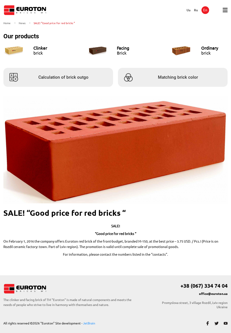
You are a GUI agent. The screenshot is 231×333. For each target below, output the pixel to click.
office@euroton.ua (213, 294)
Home (7, 23)
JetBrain (89, 323)
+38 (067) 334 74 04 (204, 286)
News (22, 23)
